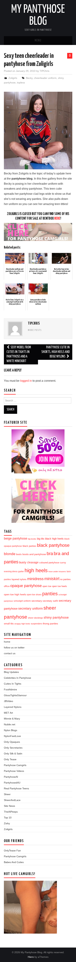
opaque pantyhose (26, 586)
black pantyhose (53, 545)
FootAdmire (10, 689)
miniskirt (51, 578)
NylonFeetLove (12, 736)
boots (19, 554)
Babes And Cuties (14, 862)
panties (50, 593)
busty (22, 562)
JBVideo (8, 701)
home (7, 641)
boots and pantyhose (34, 554)
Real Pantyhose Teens (16, 788)
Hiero (31, 956)
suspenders (36, 623)
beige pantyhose (15, 538)
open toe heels (59, 586)
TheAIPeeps (11, 811)
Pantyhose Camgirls (15, 765)
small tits (9, 623)
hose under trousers (57, 571)
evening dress (10, 571)
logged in (26, 380)
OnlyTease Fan (12, 850)
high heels (36, 570)
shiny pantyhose (56, 617)
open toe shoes (34, 594)
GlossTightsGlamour (15, 695)
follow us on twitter (14, 647)
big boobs (32, 539)
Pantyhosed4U (12, 782)
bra (50, 553)
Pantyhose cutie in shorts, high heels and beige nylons (55, 352)
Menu (38, 40)
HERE (57, 218)
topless (21, 82)
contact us (9, 653)
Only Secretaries (13, 747)
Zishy (7, 823)
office (7, 586)
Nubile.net (9, 724)
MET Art (8, 712)
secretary (36, 600)
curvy (63, 562)
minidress (35, 579)
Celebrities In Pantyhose (17, 677)
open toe (46, 586)
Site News (9, 805)
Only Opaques (12, 741)
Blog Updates (11, 672)
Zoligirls (12, 78)
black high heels (54, 538)
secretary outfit (50, 601)
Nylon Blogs (10, 730)
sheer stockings (35, 618)
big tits (40, 538)
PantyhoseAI (11, 776)
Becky (29, 78)
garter (21, 571)
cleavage (33, 562)
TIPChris (44, 70)
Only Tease (10, 759)
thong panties (50, 623)
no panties (65, 579)
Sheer (7, 794)
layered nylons (19, 579)
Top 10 (7, 817)
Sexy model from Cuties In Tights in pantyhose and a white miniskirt (19, 354)
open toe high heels (15, 594)
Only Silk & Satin (13, 753)
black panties (29, 546)
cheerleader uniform (45, 78)
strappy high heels (22, 624)
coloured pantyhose (49, 562)
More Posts (35, 330)
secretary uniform (30, 608)
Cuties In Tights (12, 683)
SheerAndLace (12, 800)
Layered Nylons (12, 707)
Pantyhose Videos (14, 771)
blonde (9, 554)
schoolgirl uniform (22, 601)
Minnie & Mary (12, 718)
